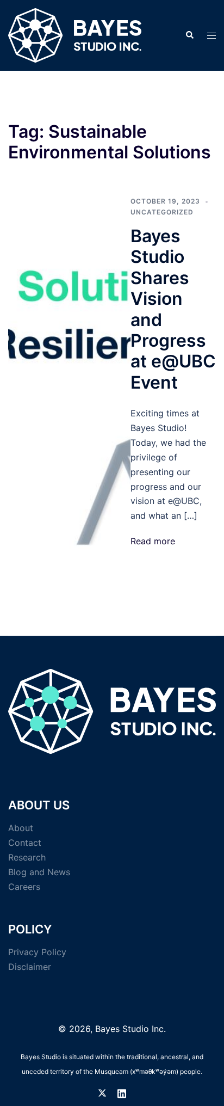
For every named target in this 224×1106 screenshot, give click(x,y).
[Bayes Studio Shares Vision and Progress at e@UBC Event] (69, 372)
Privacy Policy (37, 952)
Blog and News (39, 872)
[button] (189, 35)
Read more (152, 541)
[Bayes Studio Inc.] (74, 34)
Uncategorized (162, 212)
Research (27, 857)
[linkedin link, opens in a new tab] (121, 1091)
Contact (24, 842)
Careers (24, 886)
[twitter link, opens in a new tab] (102, 1091)
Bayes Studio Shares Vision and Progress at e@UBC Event (173, 309)
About (20, 827)
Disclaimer (29, 966)
